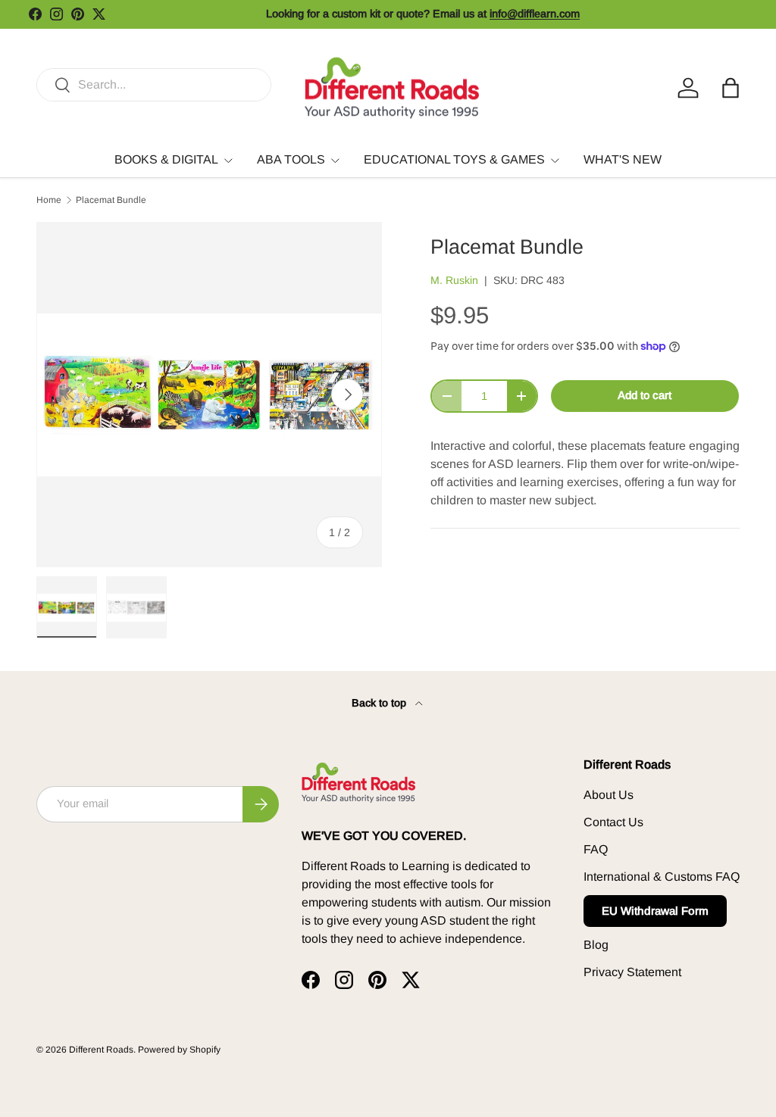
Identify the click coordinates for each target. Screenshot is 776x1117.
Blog (596, 944)
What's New (623, 159)
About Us (609, 794)
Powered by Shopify (179, 1049)
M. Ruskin (454, 280)
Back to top (380, 703)
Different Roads (101, 1049)
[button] (730, 88)
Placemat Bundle (111, 199)
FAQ (596, 849)
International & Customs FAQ (662, 876)
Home (48, 199)
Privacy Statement (632, 972)
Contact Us (613, 822)
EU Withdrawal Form (655, 910)
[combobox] (154, 85)
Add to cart (644, 395)
